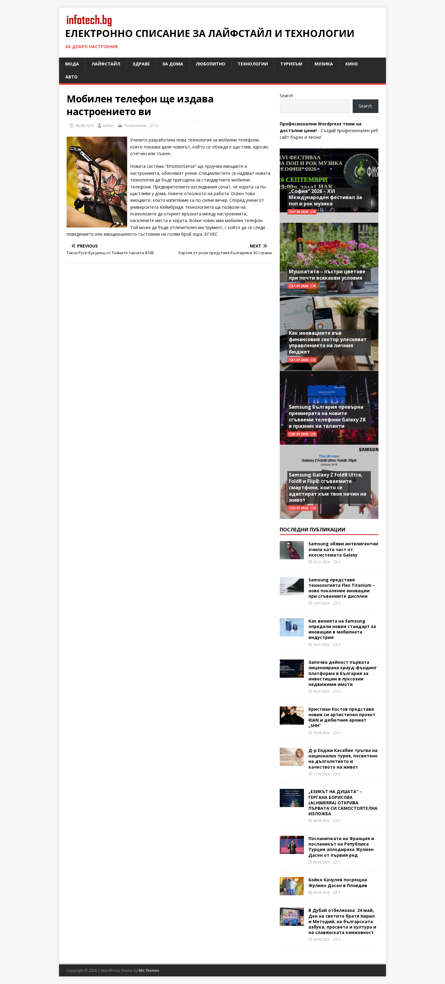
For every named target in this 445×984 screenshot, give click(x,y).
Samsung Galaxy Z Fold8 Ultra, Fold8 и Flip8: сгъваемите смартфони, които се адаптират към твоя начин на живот (327, 487)
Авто (71, 77)
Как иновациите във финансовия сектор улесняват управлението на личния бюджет (328, 342)
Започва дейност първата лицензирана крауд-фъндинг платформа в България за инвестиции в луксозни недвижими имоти (342, 673)
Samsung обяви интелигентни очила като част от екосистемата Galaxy (343, 549)
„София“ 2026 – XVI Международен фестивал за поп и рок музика (325, 197)
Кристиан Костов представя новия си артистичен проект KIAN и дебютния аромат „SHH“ (341, 717)
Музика (324, 64)
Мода (72, 64)
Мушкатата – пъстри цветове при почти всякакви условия (327, 274)
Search (286, 95)
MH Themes (149, 970)
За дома (172, 64)
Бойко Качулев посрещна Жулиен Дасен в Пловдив (337, 882)
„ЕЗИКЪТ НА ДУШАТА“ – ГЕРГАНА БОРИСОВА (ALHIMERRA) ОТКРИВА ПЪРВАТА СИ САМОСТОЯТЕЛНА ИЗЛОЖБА (342, 802)
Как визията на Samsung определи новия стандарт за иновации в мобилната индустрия (342, 629)
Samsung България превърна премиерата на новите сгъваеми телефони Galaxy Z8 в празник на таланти (327, 416)
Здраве (141, 64)
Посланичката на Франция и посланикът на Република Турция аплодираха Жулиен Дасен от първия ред (341, 847)
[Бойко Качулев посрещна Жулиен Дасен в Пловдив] (292, 892)
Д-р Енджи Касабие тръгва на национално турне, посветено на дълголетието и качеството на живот (342, 758)
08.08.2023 (84, 125)
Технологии (253, 64)
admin (108, 125)
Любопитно (210, 64)
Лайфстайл (105, 64)
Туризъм (291, 64)
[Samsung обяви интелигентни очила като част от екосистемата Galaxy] (292, 556)
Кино (351, 64)
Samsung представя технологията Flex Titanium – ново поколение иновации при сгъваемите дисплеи (341, 588)
